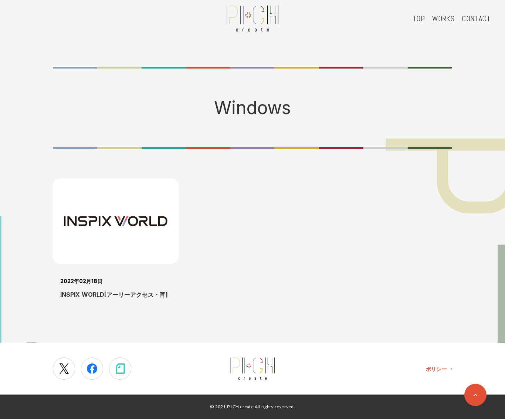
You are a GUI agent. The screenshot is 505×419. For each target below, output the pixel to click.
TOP (419, 18)
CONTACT (476, 18)
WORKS (443, 18)
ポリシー (436, 369)
